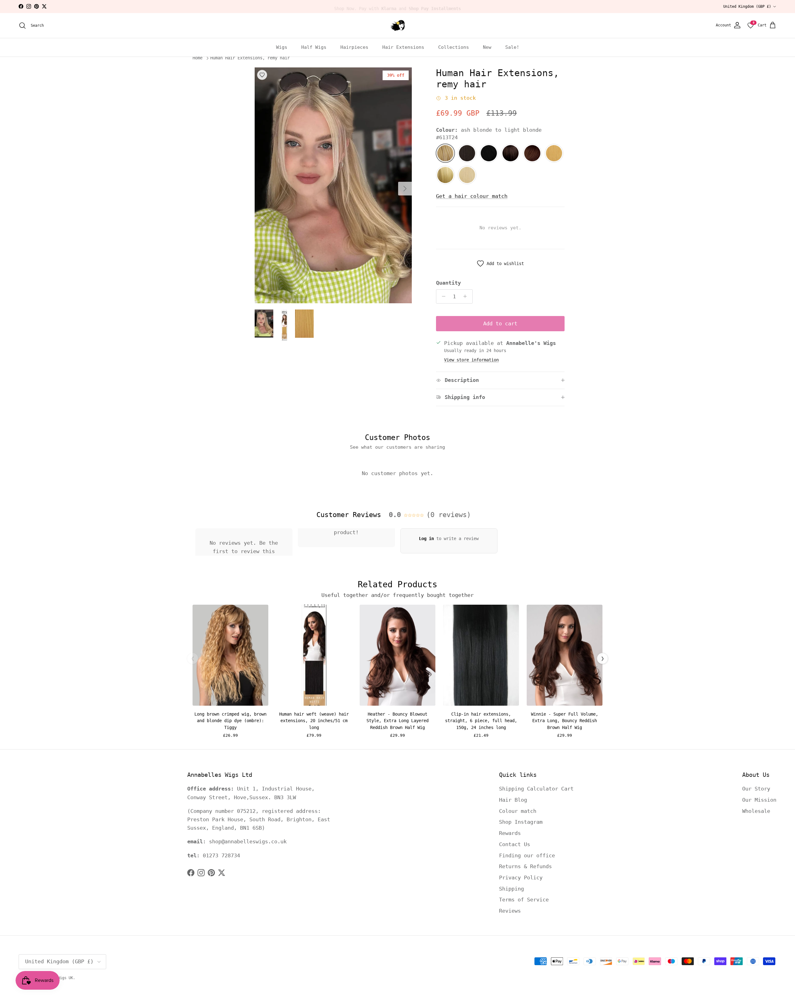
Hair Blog (513, 800)
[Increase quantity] (466, 296)
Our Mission (759, 800)
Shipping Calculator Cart (536, 789)
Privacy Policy (521, 877)
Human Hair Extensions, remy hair (250, 57)
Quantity (448, 283)
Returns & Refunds (525, 866)
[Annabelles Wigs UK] (397, 25)
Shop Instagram (521, 822)
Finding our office (527, 855)
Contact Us (514, 844)
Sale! (512, 47)
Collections (453, 47)
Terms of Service (524, 899)
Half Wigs (313, 47)
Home (197, 57)
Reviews (510, 911)
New (487, 47)
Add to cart (500, 323)
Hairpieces (354, 47)
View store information (471, 359)
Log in (426, 538)
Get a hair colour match (471, 196)
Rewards (510, 833)
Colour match (517, 811)
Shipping (511, 889)
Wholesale (756, 811)
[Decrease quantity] (441, 296)
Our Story (756, 789)
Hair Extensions (403, 47)
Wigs (281, 47)
